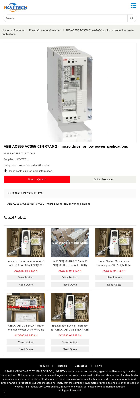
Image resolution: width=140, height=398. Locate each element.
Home (5, 30)
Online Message (103, 179)
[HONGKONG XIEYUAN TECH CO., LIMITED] (15, 7)
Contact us (81, 365)
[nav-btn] (133, 5)
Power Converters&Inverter (45, 30)
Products (19, 30)
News (98, 365)
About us (62, 365)
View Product (25, 277)
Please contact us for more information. (30, 170)
